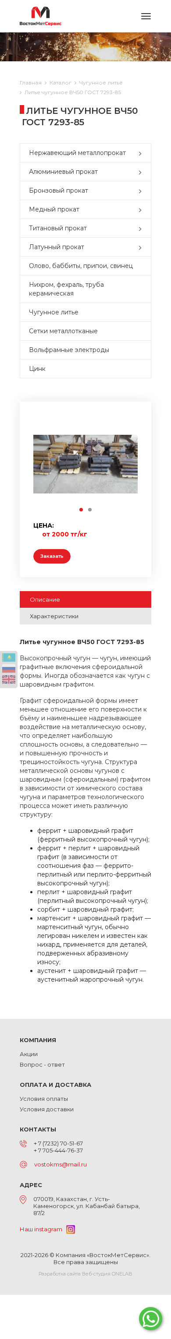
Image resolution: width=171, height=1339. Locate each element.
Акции (29, 1053)
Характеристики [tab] (54, 616)
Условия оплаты (44, 1098)
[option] (85, 464)
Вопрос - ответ (42, 1064)
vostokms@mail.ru (60, 1164)
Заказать (52, 556)
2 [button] (90, 510)
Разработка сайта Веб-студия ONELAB (85, 1274)
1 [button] (81, 510)
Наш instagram (43, 1229)
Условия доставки (47, 1109)
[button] (142, 153)
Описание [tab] (45, 599)
